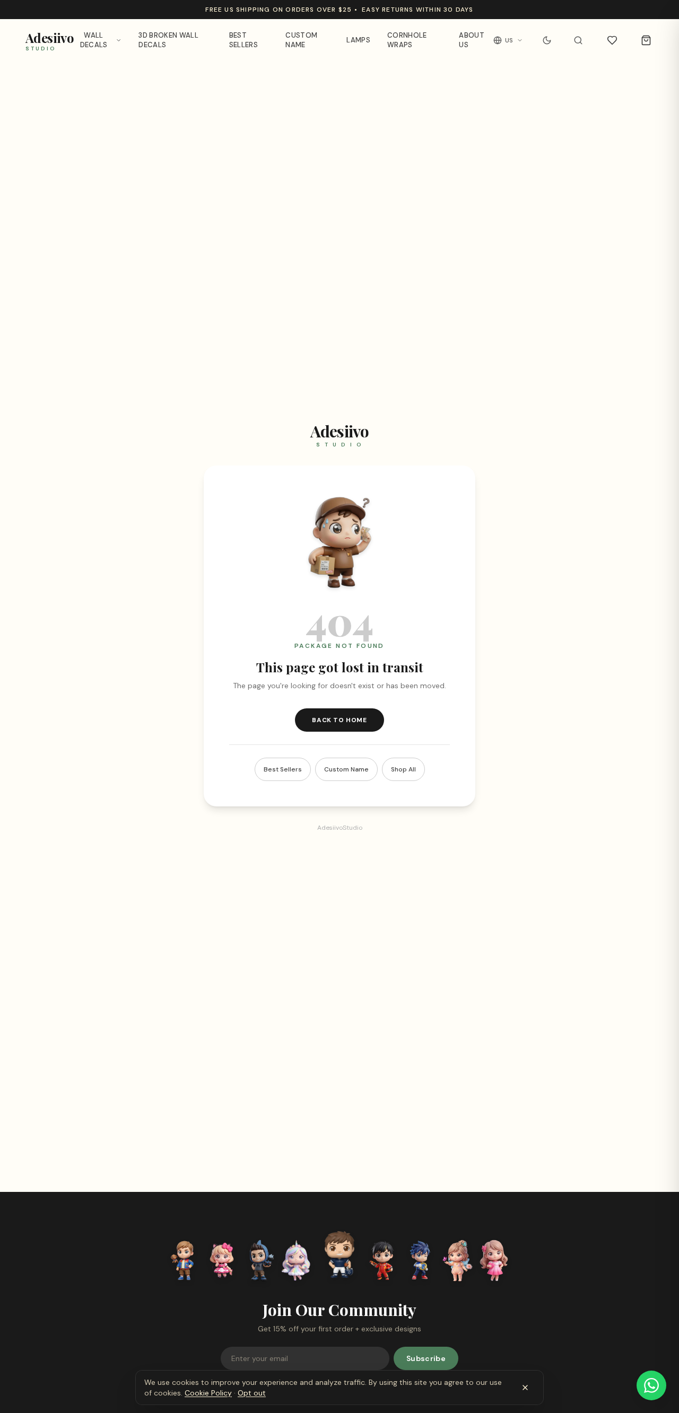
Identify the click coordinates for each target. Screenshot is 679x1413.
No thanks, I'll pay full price (340, 789)
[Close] (431, 628)
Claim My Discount (339, 766)
